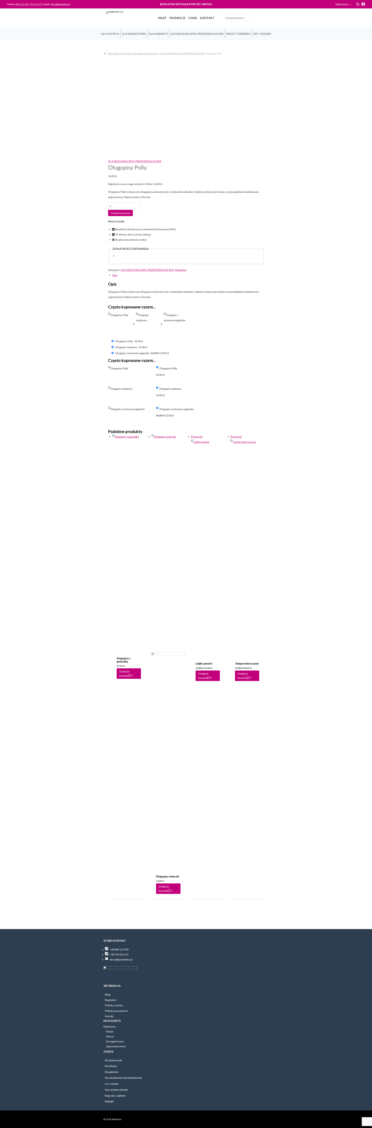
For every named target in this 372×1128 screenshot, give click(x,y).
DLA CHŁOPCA (110, 33)
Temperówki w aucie (247, 663)
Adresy (110, 1036)
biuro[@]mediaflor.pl (60, 4)
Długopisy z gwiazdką (124, 660)
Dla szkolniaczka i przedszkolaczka (123, 1077)
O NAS (192, 18)
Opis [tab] (114, 275)
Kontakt (109, 1016)
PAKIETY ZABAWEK (238, 33)
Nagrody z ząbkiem (115, 1095)
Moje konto (341, 4)
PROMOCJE (177, 18)
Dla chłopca (111, 1066)
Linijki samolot (204, 663)
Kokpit (109, 1031)
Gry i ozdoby (112, 1083)
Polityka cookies (114, 1005)
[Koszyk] (357, 4)
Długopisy (181, 269)
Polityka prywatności (116, 1010)
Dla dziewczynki (113, 1060)
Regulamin (110, 999)
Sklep (108, 994)
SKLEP (162, 18)
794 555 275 (36, 4)
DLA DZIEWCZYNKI (134, 33)
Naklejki (109, 1101)
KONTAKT (207, 18)
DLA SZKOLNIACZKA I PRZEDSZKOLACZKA (196, 33)
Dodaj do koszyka (120, 213)
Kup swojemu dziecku (116, 1089)
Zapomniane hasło (116, 1046)
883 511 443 (22, 4)
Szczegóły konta (115, 1041)
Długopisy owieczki (167, 876)
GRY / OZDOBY (262, 33)
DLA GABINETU (158, 33)
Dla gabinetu (111, 1071)
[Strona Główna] (104, 53)
